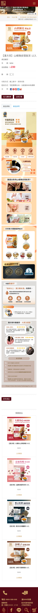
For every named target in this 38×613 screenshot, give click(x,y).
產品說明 (16, 106)
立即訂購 (19, 97)
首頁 (8, 17)
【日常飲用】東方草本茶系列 (27, 17)
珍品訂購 (14, 17)
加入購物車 (7, 97)
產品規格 (6, 106)
